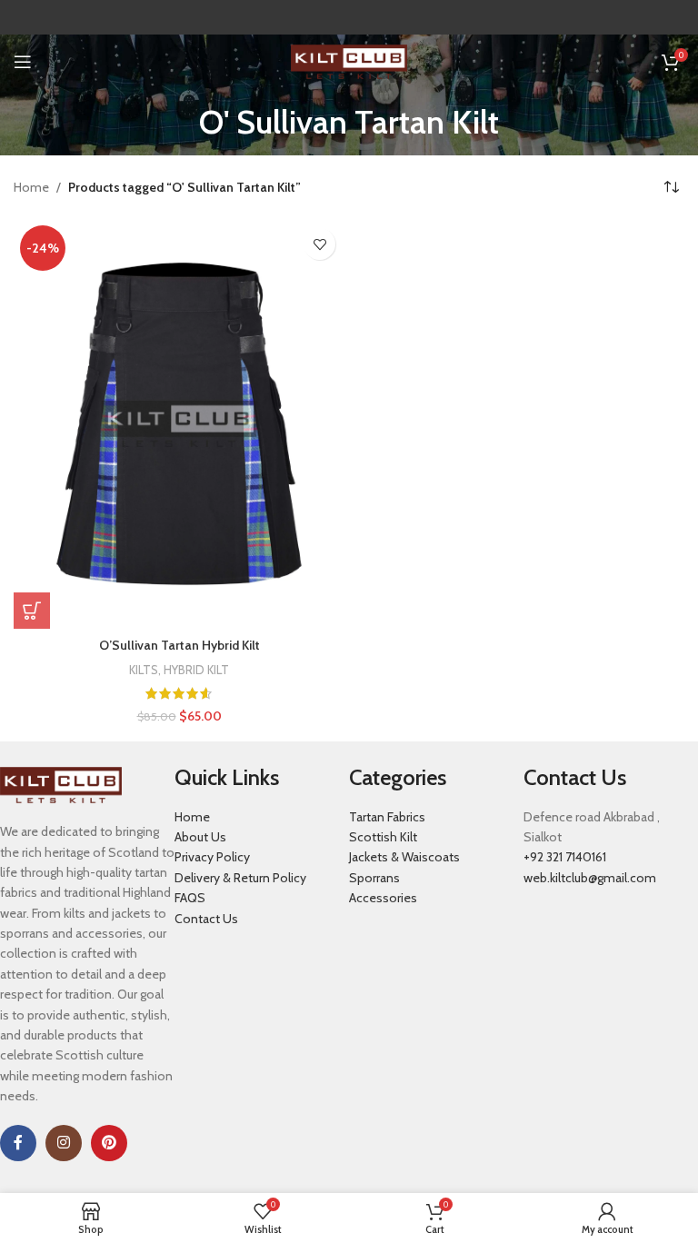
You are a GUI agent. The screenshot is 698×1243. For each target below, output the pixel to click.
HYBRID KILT (196, 669)
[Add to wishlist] (319, 244)
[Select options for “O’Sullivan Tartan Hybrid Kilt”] (32, 610)
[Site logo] (349, 60)
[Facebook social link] (18, 1143)
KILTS (143, 669)
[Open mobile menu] (23, 62)
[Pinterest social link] (109, 1143)
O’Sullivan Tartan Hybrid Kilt (179, 645)
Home (31, 187)
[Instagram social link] (63, 1143)
